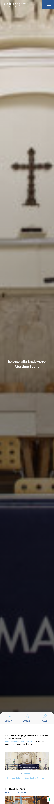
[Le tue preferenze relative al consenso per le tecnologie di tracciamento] (49, 799)
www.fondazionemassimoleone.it (19, 741)
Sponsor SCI (27, 773)
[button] (15, 792)
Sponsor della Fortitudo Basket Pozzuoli (26, 778)
